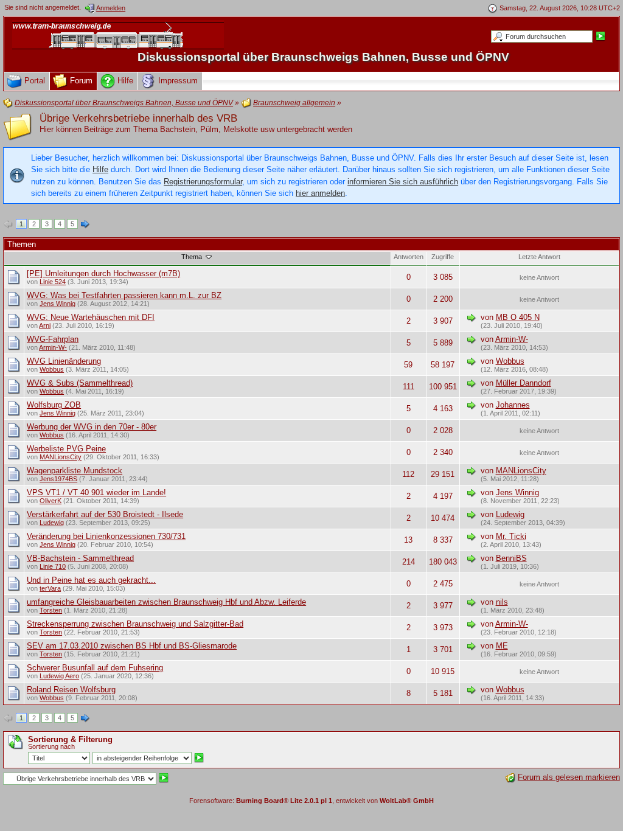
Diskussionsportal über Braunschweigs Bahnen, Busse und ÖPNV (323, 56)
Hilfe (100, 169)
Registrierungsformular (203, 181)
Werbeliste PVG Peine (66, 448)
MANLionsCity (61, 457)
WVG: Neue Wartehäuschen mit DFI (91, 317)
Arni (44, 325)
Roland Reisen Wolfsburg (71, 689)
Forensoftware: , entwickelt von (311, 800)
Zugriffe (442, 256)
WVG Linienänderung (64, 361)
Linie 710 (53, 566)
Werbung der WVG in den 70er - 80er (91, 426)
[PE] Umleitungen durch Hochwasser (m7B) (103, 273)
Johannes (513, 404)
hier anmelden (320, 193)
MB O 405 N (518, 317)
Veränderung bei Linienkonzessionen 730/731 (106, 536)
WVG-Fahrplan (52, 339)
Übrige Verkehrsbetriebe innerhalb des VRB (138, 118)
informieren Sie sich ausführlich (402, 181)
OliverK (50, 500)
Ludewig (52, 522)
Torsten (51, 610)
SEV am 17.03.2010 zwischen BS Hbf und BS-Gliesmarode (132, 645)
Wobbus (52, 369)
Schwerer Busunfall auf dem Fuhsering (95, 667)
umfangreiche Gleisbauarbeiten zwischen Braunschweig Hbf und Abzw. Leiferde (166, 602)
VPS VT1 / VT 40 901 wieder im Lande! (96, 492)
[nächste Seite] (85, 224)
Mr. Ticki (511, 536)
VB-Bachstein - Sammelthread (80, 558)
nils (502, 602)
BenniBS (511, 558)
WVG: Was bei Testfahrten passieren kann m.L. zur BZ (124, 295)
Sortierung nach (51, 746)
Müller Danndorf (523, 383)
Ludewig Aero (59, 676)
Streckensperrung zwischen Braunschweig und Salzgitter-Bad (135, 623)
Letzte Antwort (539, 256)
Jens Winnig (57, 303)
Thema (192, 256)
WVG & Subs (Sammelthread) (80, 383)
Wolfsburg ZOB (54, 404)
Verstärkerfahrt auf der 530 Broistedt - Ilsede (105, 514)
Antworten (408, 256)
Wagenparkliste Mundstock (74, 470)
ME (502, 645)
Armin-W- (53, 347)
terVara (50, 588)
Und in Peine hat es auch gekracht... (91, 580)
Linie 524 (53, 281)
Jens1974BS (58, 478)
